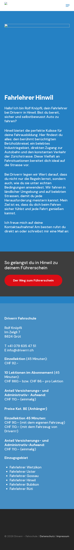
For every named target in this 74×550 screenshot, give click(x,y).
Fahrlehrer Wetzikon (25, 467)
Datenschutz (47, 536)
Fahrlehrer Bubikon (24, 484)
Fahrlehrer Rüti (21, 488)
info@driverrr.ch (17, 235)
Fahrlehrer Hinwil (23, 480)
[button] (68, 5)
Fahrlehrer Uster (23, 471)
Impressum (63, 536)
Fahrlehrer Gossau (24, 476)
